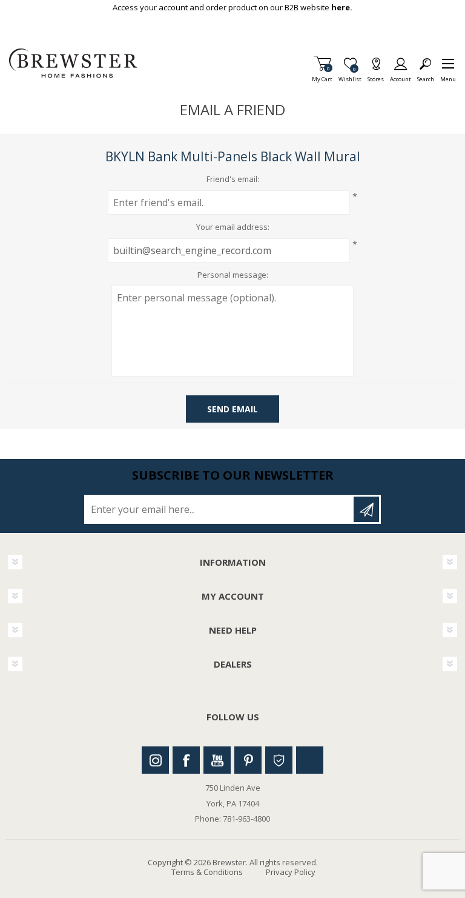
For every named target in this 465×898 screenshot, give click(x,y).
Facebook (186, 760)
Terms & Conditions (207, 871)
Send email (232, 409)
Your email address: (232, 227)
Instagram (155, 760)
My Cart (322, 75)
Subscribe (366, 509)
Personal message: (232, 275)
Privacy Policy (290, 871)
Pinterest (248, 760)
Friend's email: (232, 179)
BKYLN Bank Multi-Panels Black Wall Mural (232, 156)
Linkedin (309, 760)
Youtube (217, 760)
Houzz (278, 760)
